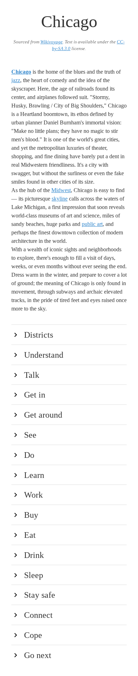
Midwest (61, 190)
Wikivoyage (51, 41)
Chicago (21, 72)
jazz (15, 80)
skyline (60, 199)
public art (92, 224)
